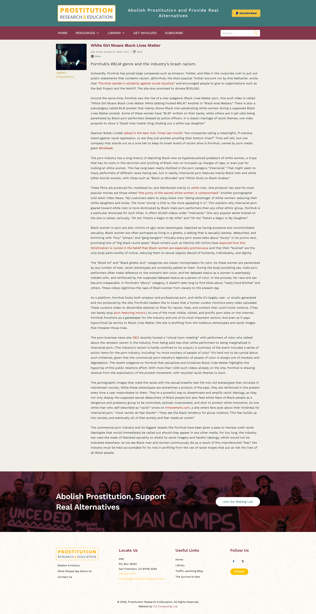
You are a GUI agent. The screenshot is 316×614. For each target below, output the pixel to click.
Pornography (65, 76)
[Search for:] (240, 33)
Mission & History (69, 565)
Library (114, 33)
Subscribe (174, 33)
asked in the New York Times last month (153, 133)
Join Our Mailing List (238, 501)
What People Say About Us (75, 571)
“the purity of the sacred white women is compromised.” (179, 193)
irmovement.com (177, 407)
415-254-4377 (127, 573)
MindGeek (106, 148)
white (195, 187)
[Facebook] (233, 561)
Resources (85, 33)
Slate (98, 56)
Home (62, 33)
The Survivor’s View (187, 576)
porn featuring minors (129, 312)
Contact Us (65, 576)
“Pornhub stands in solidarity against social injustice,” (136, 83)
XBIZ (135, 337)
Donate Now (248, 13)
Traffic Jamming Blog (189, 571)
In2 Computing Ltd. (165, 606)
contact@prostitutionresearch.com (141, 578)
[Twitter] (242, 561)
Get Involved (145, 33)
